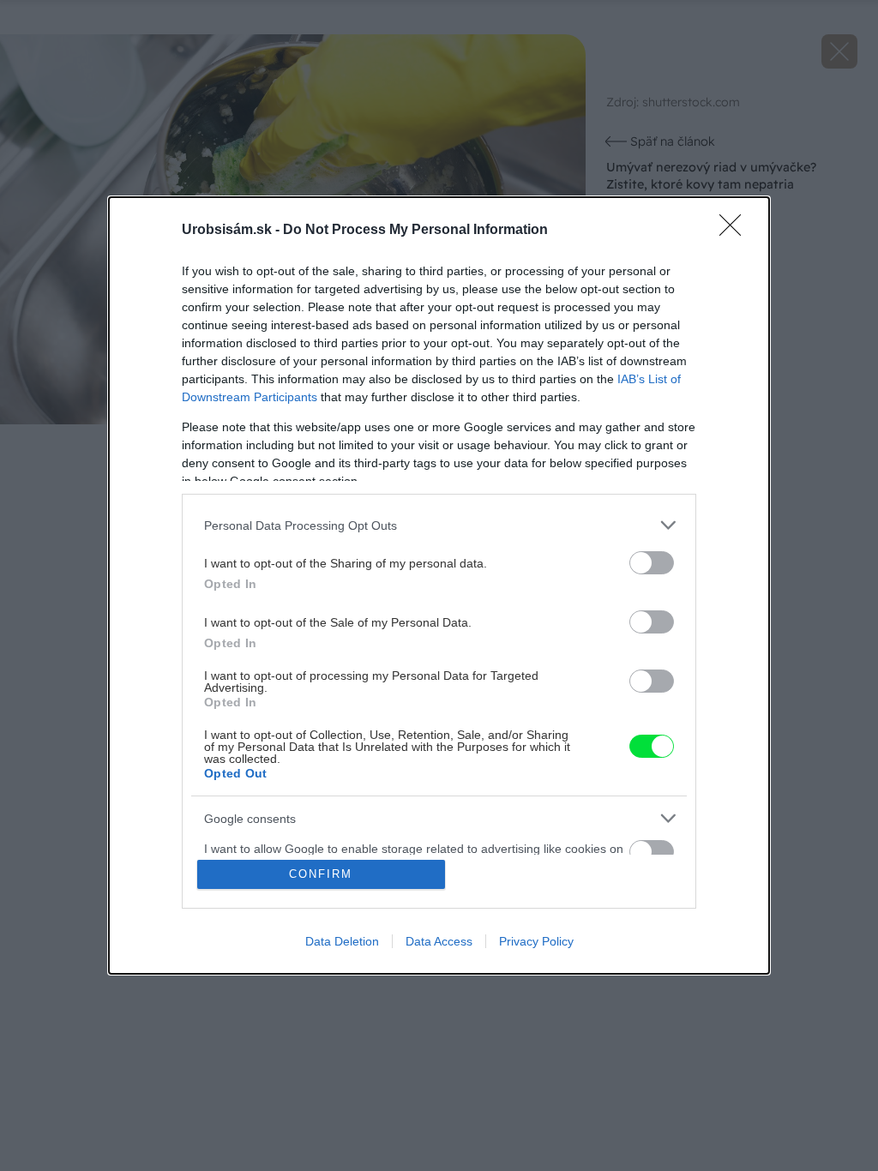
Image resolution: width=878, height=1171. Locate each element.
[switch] (651, 562)
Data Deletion (342, 941)
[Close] (735, 230)
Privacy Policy (536, 941)
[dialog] (439, 585)
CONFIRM (320, 874)
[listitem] (439, 525)
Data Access (439, 941)
